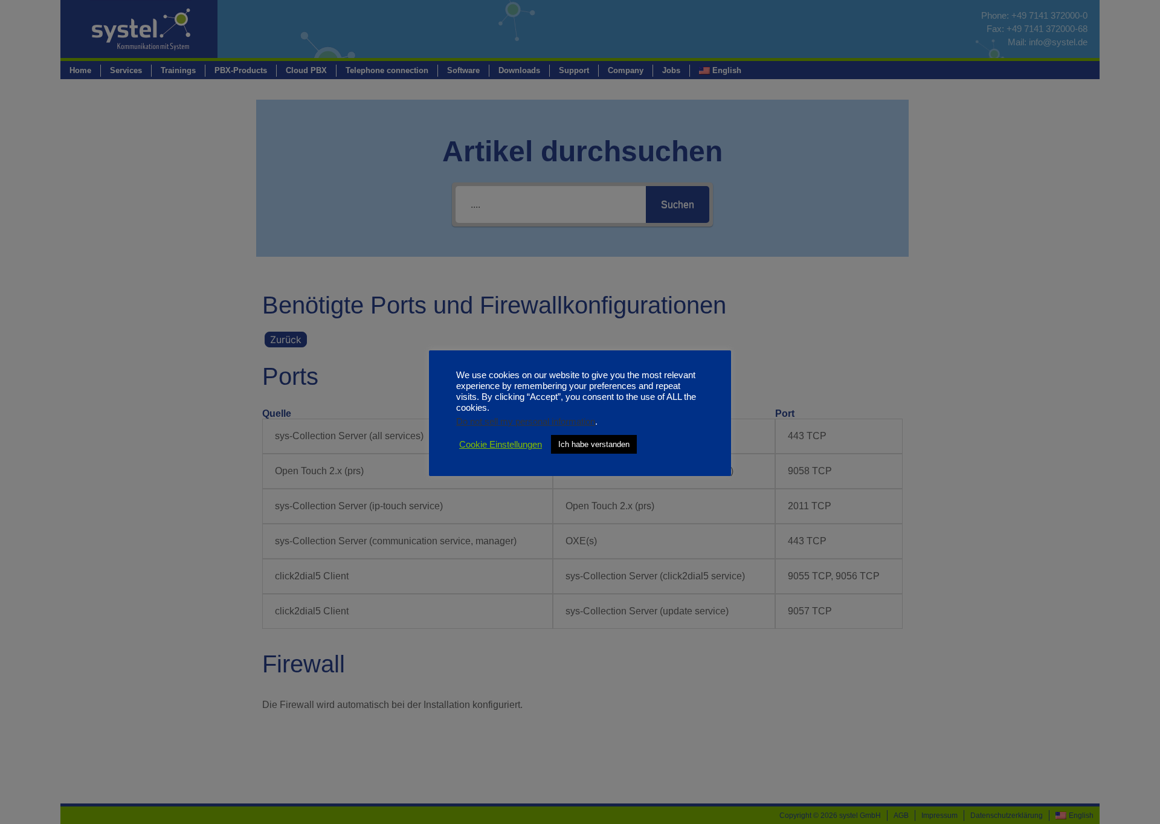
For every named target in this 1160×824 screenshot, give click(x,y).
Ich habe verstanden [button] (594, 444)
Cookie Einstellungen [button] (500, 444)
